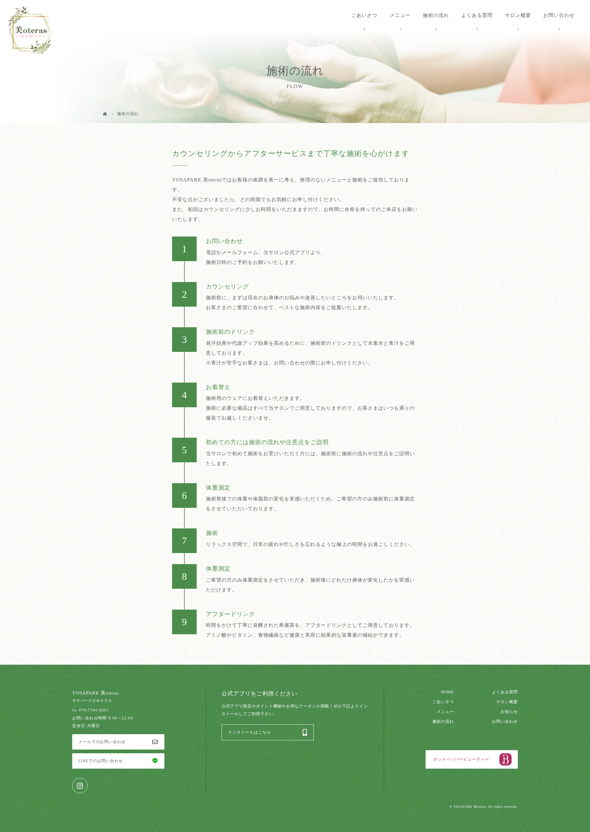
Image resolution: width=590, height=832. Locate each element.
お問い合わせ (559, 15)
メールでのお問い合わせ (102, 742)
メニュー (445, 712)
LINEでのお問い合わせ (100, 761)
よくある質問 (477, 15)
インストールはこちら (249, 732)
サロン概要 (518, 15)
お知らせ (509, 712)
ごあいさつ (364, 15)
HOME (447, 692)
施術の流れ (436, 15)
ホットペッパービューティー (461, 759)
